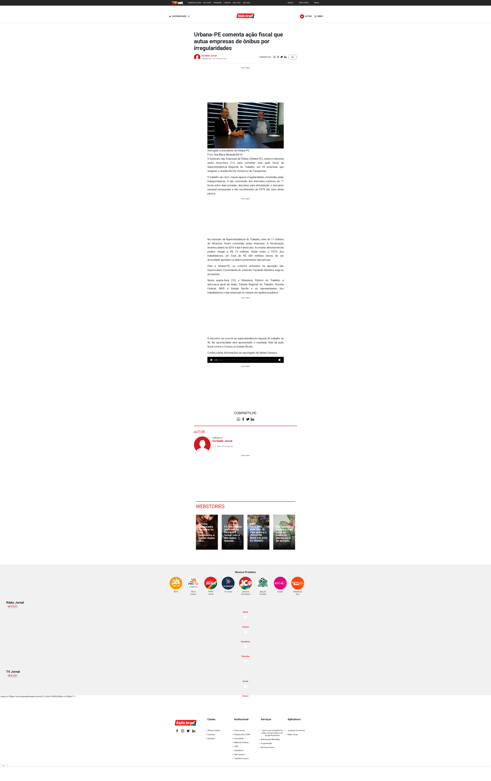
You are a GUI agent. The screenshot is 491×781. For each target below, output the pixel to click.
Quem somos (239, 730)
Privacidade (239, 738)
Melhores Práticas (241, 742)
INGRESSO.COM (194, 3)
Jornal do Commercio (296, 730)
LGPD (236, 746)
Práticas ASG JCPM (242, 735)
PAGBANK (218, 3)
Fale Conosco (239, 754)
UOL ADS (246, 3)
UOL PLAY (237, 3)
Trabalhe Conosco (241, 758)
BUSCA (290, 3)
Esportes (211, 738)
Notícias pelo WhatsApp (270, 739)
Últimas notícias (213, 730)
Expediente (238, 750)
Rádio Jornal (293, 735)
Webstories (210, 506)
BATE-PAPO (304, 3)
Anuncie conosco (268, 747)
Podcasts (211, 735)
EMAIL (316, 3)
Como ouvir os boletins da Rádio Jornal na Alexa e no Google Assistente (272, 732)
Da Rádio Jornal (209, 56)
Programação (266, 743)
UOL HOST (207, 3)
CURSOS (227, 3)
